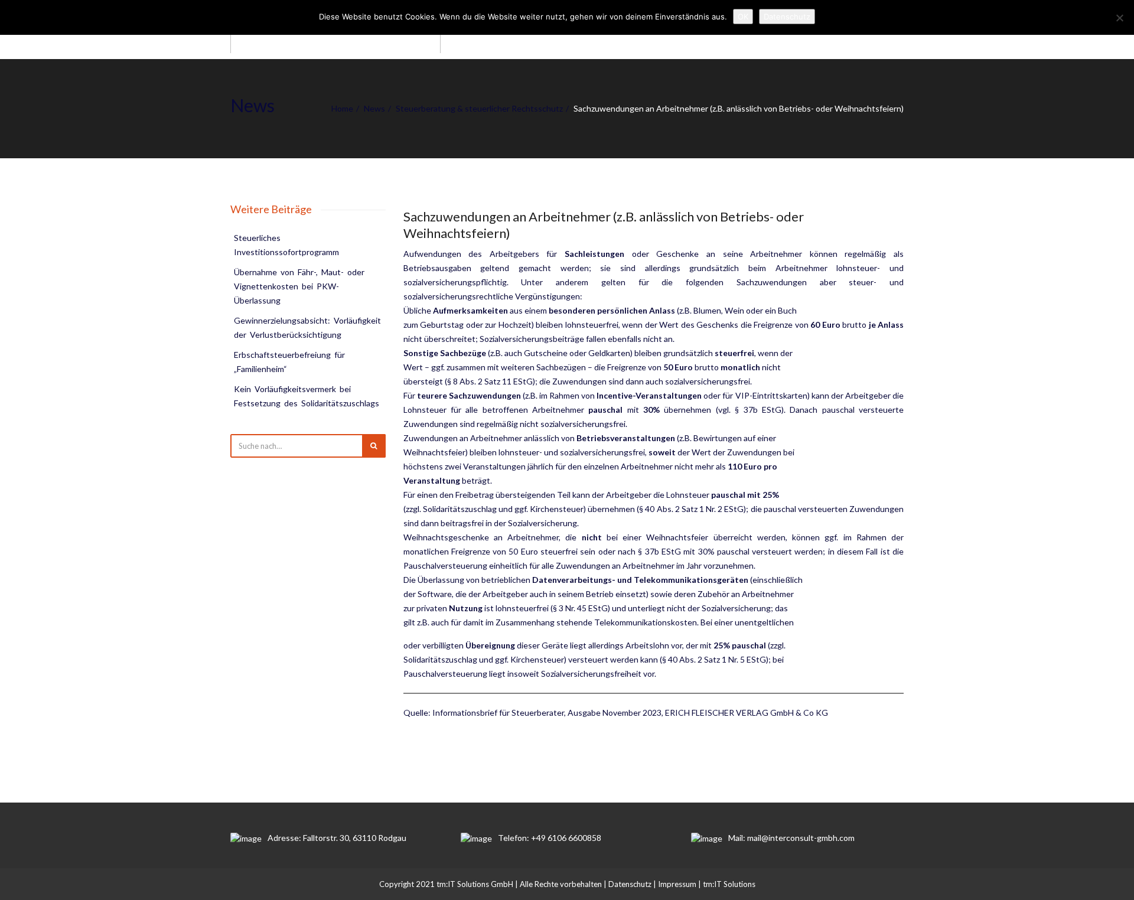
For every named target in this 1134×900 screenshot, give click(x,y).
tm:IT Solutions (729, 884)
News (374, 108)
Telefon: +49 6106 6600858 (549, 838)
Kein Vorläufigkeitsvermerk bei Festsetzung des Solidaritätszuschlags (306, 396)
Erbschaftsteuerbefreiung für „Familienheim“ (290, 362)
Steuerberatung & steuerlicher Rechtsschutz (479, 108)
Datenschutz (629, 884)
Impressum (677, 884)
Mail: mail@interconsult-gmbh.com (791, 838)
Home (342, 108)
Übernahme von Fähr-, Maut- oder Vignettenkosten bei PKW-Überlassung (300, 286)
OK (743, 16)
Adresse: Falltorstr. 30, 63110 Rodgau (337, 838)
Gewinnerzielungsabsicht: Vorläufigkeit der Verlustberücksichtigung (308, 327)
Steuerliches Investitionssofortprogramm (286, 245)
